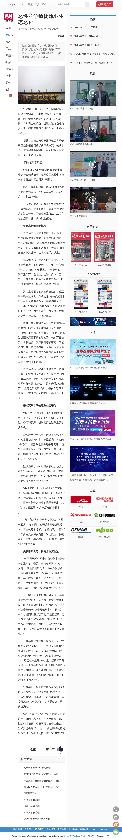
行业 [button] (21, 4)
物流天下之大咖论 (79, 216)
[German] (8, 95)
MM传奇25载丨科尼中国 (86, 36)
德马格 (81, 537)
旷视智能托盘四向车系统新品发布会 (87, 403)
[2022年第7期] (81, 294)
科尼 (104, 506)
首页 (8, 28)
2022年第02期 (81, 264)
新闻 (8, 34)
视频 (30, 4)
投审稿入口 (104, 4)
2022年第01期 (104, 265)
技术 (8, 41)
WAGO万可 (104, 537)
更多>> (73, 225)
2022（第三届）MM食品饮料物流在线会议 (90, 439)
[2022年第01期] (105, 247)
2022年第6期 (105, 312)
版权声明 (17, 829)
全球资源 (62, 829)
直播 (37, 4)
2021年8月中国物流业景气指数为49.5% (93, 63)
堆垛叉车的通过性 (32, 800)
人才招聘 (50, 829)
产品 (8, 48)
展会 (44, 4)
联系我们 (39, 829)
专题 (8, 55)
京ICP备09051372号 (73, 836)
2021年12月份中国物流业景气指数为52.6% (94, 54)
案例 (8, 82)
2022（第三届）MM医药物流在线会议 (88, 367)
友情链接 (73, 829)
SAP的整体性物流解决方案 (37, 819)
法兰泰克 (104, 522)
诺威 (81, 522)
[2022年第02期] (81, 247)
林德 (81, 506)
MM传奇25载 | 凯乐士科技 (86, 45)
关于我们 (28, 829)
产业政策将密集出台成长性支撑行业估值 (43, 781)
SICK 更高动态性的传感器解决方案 (41, 774)
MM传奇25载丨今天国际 (86, 27)
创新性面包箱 (30, 793)
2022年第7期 (81, 312)
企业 (8, 75)
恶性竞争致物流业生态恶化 (37, 768)
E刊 (8, 89)
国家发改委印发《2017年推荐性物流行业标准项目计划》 (43, 787)
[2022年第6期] (105, 294)
